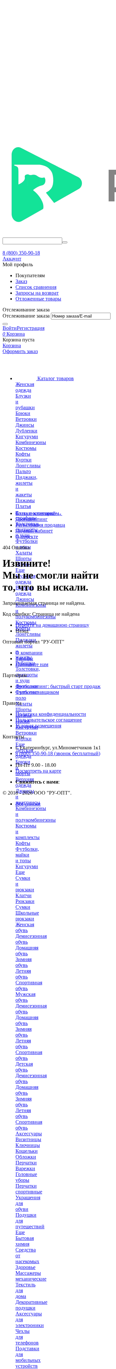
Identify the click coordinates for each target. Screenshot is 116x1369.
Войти (10, 328)
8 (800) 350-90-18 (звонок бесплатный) (57, 753)
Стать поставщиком (37, 692)
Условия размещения (38, 725)
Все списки (28, 803)
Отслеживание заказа (26, 316)
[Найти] (64, 242)
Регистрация (30, 328)
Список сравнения (35, 287)
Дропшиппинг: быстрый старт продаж (58, 686)
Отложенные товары (38, 298)
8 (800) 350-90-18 (21, 253)
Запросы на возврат (37, 293)
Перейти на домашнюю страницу (52, 625)
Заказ (21, 281)
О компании (29, 652)
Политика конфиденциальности (50, 714)
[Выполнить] (5, 324)
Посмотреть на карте (38, 771)
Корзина (12, 345)
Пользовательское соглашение (48, 720)
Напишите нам (31, 664)
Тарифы (24, 658)
